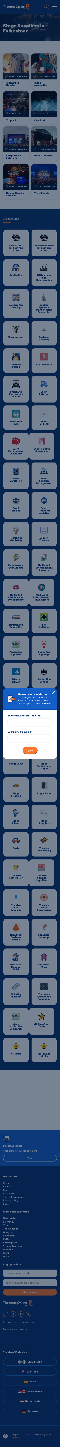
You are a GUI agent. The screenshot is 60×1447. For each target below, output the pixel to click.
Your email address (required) (24, 715)
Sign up (30, 750)
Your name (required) (20, 732)
